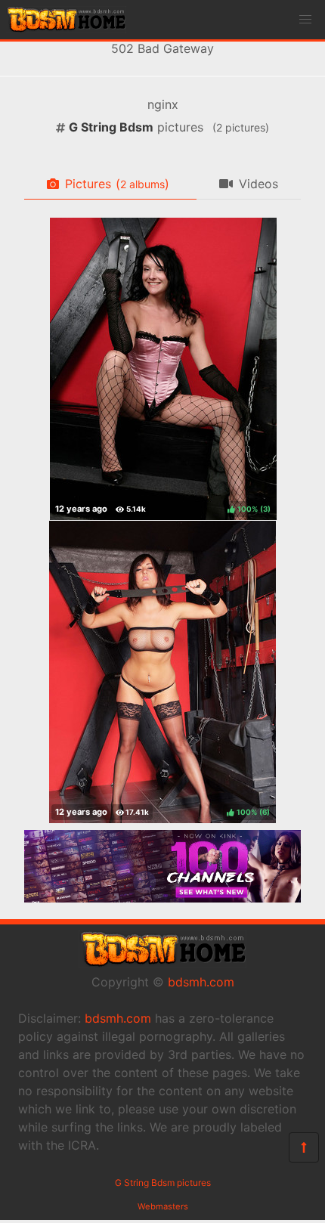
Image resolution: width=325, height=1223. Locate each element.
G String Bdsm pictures (163, 1182)
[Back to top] (304, 1147)
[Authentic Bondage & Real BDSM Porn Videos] (162, 898)
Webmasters (163, 1206)
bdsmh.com (201, 981)
